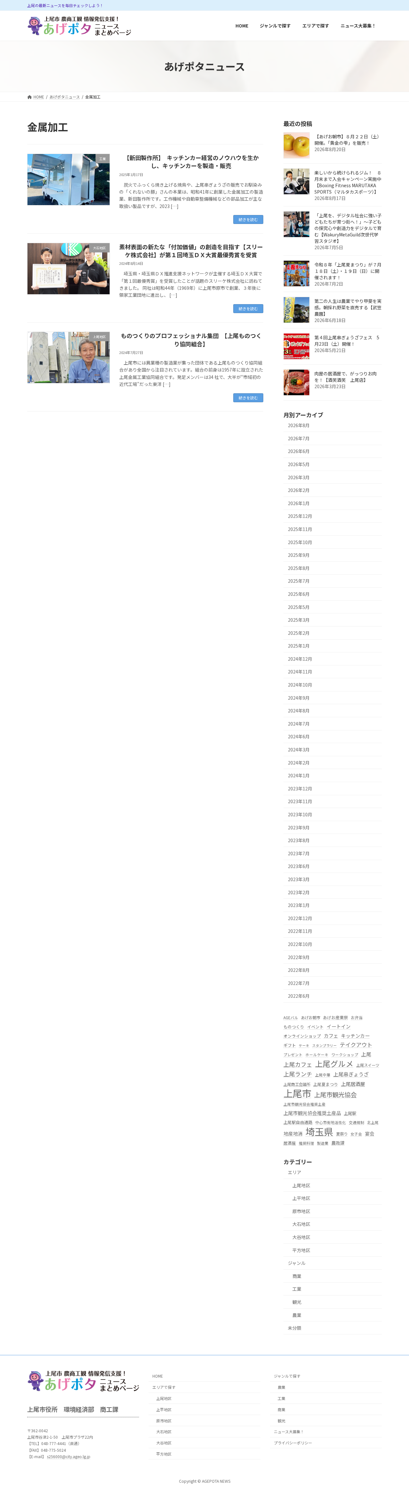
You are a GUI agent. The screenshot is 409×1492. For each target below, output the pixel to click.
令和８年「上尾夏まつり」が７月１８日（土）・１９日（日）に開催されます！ (348, 271)
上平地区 (301, 1198)
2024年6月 (299, 737)
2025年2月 (299, 633)
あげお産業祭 (335, 1018)
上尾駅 (350, 1114)
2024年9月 (299, 698)
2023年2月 (299, 892)
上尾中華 (322, 1075)
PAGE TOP (394, 1441)
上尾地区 (301, 1185)
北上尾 (373, 1122)
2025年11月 (300, 529)
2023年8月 (299, 840)
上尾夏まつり (325, 1084)
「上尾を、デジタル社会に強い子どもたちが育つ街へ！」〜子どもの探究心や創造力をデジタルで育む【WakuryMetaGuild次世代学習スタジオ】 (348, 228)
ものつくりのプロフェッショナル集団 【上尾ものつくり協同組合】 (191, 340)
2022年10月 (300, 944)
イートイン (339, 1026)
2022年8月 (299, 970)
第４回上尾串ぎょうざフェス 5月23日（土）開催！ (346, 341)
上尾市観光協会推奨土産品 (312, 1113)
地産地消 (293, 1133)
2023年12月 (300, 788)
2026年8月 (299, 425)
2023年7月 (299, 853)
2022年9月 (299, 957)
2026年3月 (299, 477)
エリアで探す (163, 1387)
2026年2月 (299, 490)
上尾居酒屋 (353, 1083)
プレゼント (293, 1054)
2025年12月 (300, 516)
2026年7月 (299, 438)
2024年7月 (299, 723)
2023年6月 (299, 866)
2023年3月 (299, 879)
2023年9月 (299, 827)
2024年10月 (300, 684)
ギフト (289, 1045)
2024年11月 (300, 672)
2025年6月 (299, 594)
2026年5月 (299, 464)
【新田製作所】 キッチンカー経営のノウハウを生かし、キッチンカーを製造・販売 (191, 162)
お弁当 (356, 1018)
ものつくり (293, 1027)
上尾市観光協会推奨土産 (304, 1104)
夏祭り (342, 1134)
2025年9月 (299, 555)
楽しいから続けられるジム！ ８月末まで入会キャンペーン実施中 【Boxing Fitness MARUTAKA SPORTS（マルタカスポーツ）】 (350, 182)
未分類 (294, 1328)
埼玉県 (319, 1131)
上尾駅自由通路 (298, 1122)
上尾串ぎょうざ (351, 1074)
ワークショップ (344, 1054)
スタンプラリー (324, 1045)
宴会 (369, 1133)
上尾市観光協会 (335, 1094)
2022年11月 (300, 931)
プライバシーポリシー (293, 1442)
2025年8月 (299, 568)
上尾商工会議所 (296, 1084)
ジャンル (296, 1263)
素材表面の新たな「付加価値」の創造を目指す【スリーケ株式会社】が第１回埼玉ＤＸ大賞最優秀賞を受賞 (191, 251)
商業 (296, 1276)
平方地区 (301, 1250)
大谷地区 (301, 1237)
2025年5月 (299, 607)
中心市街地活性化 (330, 1122)
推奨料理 (306, 1143)
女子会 (356, 1133)
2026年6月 (299, 451)
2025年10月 (300, 542)
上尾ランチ (297, 1074)
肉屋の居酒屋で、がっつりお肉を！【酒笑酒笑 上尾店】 (345, 377)
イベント (315, 1027)
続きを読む (248, 219)
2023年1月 (299, 905)
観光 (296, 1302)
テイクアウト (356, 1045)
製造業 (322, 1143)
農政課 (338, 1143)
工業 (296, 1289)
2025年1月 (299, 646)
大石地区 (301, 1224)
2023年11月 (300, 801)
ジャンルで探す (287, 1376)
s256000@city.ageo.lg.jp (68, 1456)
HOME (157, 1376)
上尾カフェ (297, 1064)
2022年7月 (299, 983)
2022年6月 (299, 996)
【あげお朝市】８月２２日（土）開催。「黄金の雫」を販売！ (348, 140)
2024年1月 (299, 776)
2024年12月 (300, 659)
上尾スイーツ (367, 1065)
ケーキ (304, 1045)
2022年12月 (300, 918)
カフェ (331, 1035)
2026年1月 (299, 503)
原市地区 (301, 1211)
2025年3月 (299, 620)
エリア (294, 1172)
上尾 (366, 1054)
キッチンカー (355, 1035)
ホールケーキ (316, 1054)
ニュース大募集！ (289, 1431)
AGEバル (290, 1017)
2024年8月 (299, 711)
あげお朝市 (310, 1018)
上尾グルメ (334, 1063)
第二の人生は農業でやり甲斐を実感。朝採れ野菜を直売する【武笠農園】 (348, 307)
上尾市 (297, 1093)
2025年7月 (299, 581)
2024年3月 (299, 749)
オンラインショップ (302, 1036)
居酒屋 (289, 1143)
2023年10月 (300, 814)
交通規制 (356, 1122)
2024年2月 (299, 762)
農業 (296, 1315)
